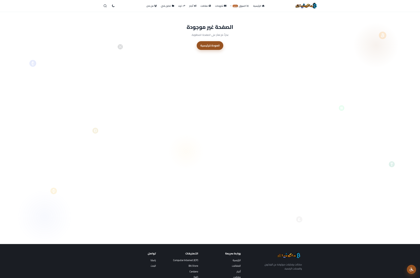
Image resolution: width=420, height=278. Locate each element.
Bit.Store (193, 265)
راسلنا (153, 260)
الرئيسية (237, 260)
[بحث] (105, 5)
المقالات (236, 265)
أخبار (239, 271)
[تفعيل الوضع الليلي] (113, 5)
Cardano (193, 271)
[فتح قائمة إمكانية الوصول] (411, 269)
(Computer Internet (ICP (185, 260)
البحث (153, 265)
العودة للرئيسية (210, 45)
